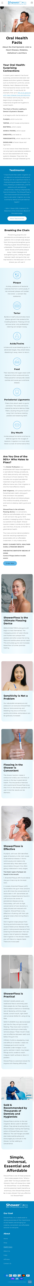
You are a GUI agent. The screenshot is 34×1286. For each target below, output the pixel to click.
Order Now (10, 563)
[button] (2, 3)
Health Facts (8, 1247)
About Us (7, 1251)
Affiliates (7, 1259)
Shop (5, 1243)
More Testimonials (17, 218)
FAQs (5, 1255)
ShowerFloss (14, 1281)
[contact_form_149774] (30, 1282)
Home (6, 1238)
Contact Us (7, 1263)
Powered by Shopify (21, 1281)
